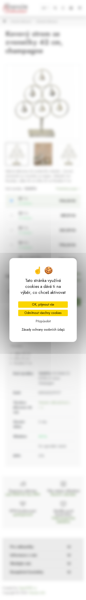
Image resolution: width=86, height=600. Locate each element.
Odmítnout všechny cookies (43, 313)
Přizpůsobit (43, 321)
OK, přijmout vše (43, 304)
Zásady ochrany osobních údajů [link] (43, 329)
